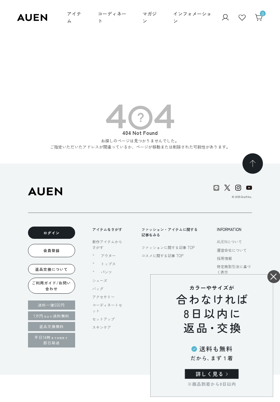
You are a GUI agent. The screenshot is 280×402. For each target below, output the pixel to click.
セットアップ (103, 319)
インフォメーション (192, 17)
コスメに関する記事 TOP (162, 255)
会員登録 (51, 250)
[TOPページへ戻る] (252, 163)
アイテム (74, 17)
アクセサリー (103, 296)
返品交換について (51, 269)
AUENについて (229, 241)
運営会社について (232, 250)
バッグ (97, 288)
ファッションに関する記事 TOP (168, 247)
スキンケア (101, 327)
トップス (108, 263)
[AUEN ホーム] (32, 16)
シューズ (99, 280)
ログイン (51, 232)
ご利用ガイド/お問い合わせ (51, 285)
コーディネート (112, 17)
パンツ (106, 272)
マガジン (149, 17)
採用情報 (224, 258)
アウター (108, 255)
